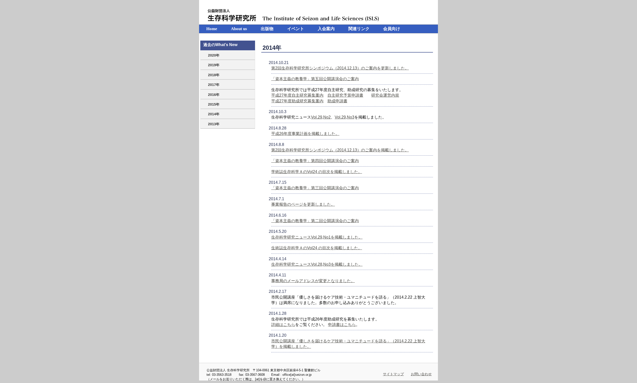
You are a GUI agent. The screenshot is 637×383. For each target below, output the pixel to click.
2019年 (213, 65)
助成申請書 (337, 101)
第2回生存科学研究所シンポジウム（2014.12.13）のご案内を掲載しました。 (340, 150)
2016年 (213, 95)
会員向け (391, 28)
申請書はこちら (342, 324)
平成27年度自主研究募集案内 (297, 95)
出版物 (267, 28)
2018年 (213, 75)
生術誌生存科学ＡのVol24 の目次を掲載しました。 (316, 248)
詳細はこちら (283, 324)
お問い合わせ (421, 374)
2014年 (213, 114)
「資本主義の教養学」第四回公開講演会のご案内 (315, 161)
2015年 (213, 104)
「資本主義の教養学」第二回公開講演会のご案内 (315, 221)
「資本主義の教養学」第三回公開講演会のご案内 (315, 188)
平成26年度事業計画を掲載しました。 (305, 133)
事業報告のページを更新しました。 (303, 204)
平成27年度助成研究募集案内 (297, 101)
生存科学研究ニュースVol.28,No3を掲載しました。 (317, 264)
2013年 (213, 124)
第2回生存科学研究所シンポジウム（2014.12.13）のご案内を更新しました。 (340, 68)
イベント (295, 28)
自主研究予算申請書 (345, 95)
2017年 (213, 85)
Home (211, 28)
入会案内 (326, 28)
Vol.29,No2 (321, 117)
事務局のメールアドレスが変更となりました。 (313, 281)
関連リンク (359, 28)
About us (239, 28)
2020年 (213, 55)
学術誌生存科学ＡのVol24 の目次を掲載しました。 (316, 172)
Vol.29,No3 (344, 117)
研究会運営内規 (385, 95)
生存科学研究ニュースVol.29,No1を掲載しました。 (317, 237)
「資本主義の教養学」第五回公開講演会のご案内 (315, 79)
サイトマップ (393, 374)
